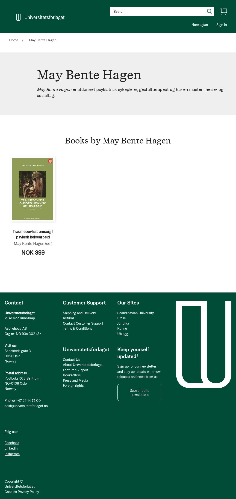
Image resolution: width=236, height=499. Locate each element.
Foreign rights (73, 385)
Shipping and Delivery (79, 313)
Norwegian (200, 25)
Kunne (122, 328)
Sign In (221, 25)
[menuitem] (16, 35)
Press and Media (75, 380)
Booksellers (72, 375)
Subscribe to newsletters (140, 392)
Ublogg (122, 334)
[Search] (209, 11)
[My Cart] (223, 11)
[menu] (63, 35)
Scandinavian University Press (135, 315)
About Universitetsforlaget (83, 365)
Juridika (123, 323)
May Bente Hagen (33, 243)
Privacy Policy (28, 492)
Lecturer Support (75, 370)
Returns (68, 318)
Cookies (11, 492)
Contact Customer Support (83, 323)
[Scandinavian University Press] (40, 17)
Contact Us (71, 360)
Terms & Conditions (77, 328)
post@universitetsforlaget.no (26, 406)
